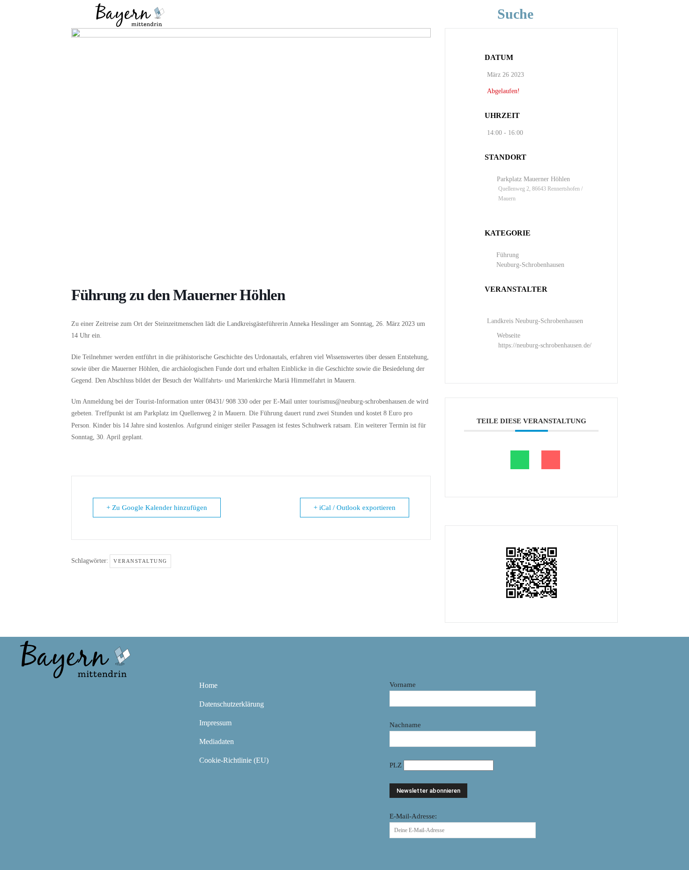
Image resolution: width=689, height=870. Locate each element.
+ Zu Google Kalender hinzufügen (156, 507)
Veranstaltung (140, 561)
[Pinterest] (84, 692)
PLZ (396, 765)
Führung (507, 254)
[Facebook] (29, 692)
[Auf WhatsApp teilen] (519, 459)
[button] (529, 14)
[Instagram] (56, 692)
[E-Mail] (550, 459)
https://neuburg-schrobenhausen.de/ (545, 345)
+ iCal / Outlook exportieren (355, 507)
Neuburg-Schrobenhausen (530, 264)
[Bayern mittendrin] (129, 14)
